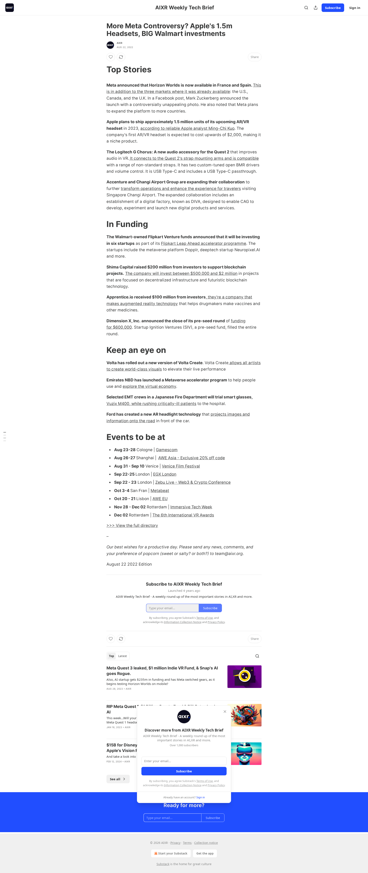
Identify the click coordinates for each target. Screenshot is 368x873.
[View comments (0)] (147, 694)
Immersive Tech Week (191, 507)
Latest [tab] (122, 656)
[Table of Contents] (5, 436)
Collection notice (206, 843)
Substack (163, 864)
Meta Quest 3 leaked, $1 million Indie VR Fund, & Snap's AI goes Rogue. (162, 671)
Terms (187, 843)
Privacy (175, 843)
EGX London (164, 474)
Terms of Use (204, 781)
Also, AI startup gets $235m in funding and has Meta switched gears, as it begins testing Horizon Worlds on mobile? (160, 681)
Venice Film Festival (181, 466)
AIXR (119, 42)
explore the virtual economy (149, 386)
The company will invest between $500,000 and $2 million (181, 273)
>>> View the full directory (132, 525)
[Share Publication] (315, 7)
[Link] (100, 69)
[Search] (306, 7)
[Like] (110, 57)
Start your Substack (172, 853)
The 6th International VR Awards (183, 515)
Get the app (205, 853)
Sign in (354, 8)
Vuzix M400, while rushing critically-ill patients (151, 403)
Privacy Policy (216, 785)
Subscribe (333, 8)
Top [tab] (111, 656)
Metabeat (160, 490)
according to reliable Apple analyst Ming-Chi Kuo (187, 128)
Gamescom (167, 449)
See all (115, 779)
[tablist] (117, 656)
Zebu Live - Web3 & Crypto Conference (193, 482)
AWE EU (160, 498)
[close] (224, 711)
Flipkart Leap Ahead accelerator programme (203, 243)
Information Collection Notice (182, 785)
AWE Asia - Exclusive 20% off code (191, 457)
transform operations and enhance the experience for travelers (181, 188)
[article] (184, 681)
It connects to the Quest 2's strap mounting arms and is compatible (194, 158)
